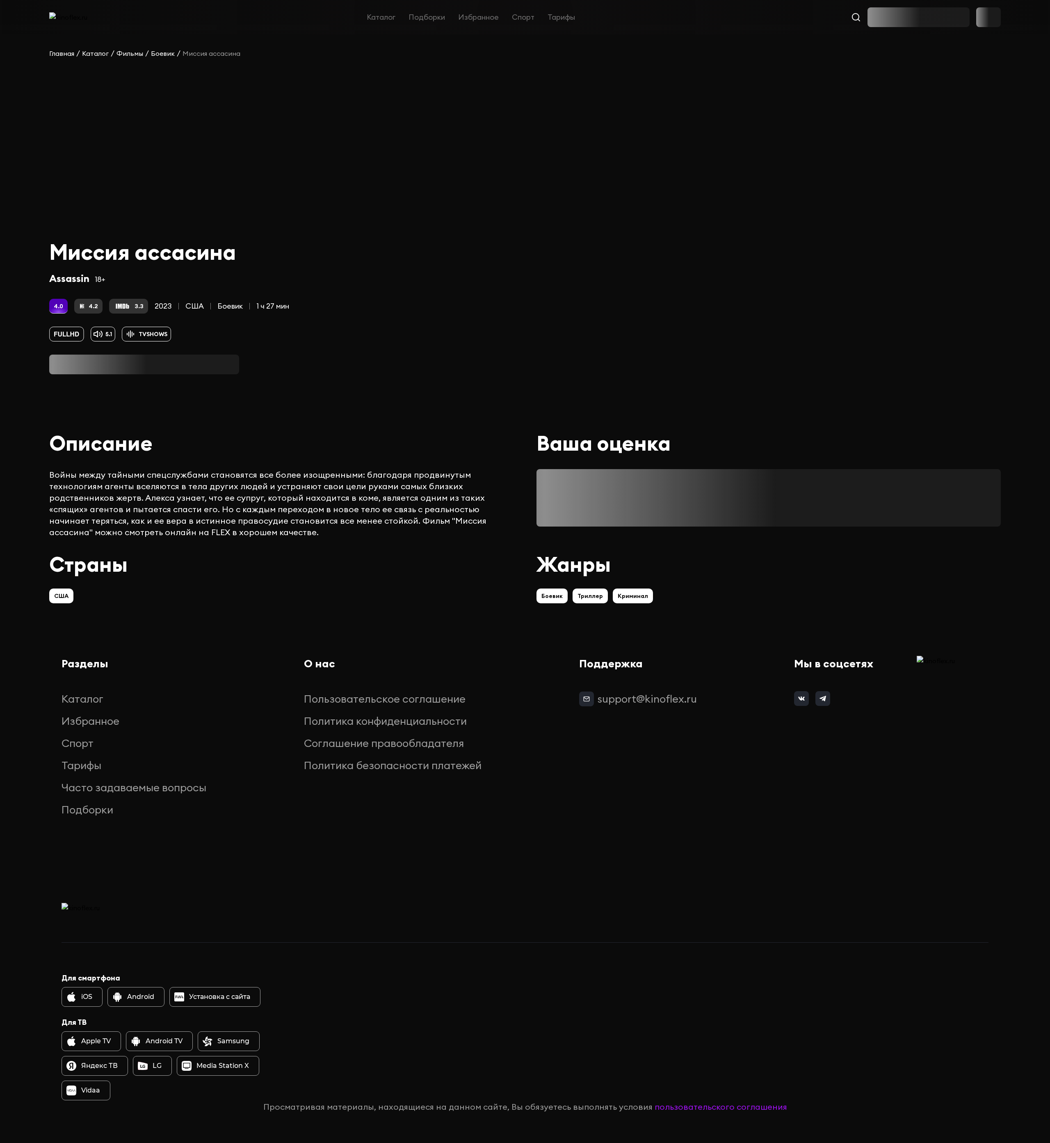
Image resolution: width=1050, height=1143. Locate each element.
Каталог (381, 17)
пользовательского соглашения (721, 1107)
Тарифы (561, 17)
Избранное (478, 17)
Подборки (427, 17)
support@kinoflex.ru (647, 698)
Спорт (523, 17)
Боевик (163, 53)
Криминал (633, 596)
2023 (163, 306)
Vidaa (90, 1090)
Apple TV (96, 1041)
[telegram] (822, 698)
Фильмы (129, 53)
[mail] (586, 699)
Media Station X (222, 1066)
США (194, 306)
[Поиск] (856, 17)
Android (140, 997)
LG (157, 1066)
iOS (86, 997)
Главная (61, 53)
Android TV (164, 1041)
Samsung (233, 1041)
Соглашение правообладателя (384, 743)
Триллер (590, 596)
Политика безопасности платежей (393, 765)
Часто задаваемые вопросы (134, 787)
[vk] (801, 698)
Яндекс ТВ (99, 1066)
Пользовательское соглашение (385, 698)
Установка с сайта (219, 997)
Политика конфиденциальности (385, 721)
